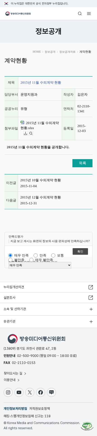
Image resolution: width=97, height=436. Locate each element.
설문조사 (9, 298)
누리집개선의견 (14, 287)
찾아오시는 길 (13, 373)
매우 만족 (21, 255)
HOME (37, 51)
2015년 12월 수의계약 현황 (40, 197)
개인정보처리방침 (15, 409)
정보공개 (50, 51)
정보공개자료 (67, 51)
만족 (42, 255)
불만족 (19, 260)
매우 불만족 (44, 260)
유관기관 (9, 321)
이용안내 (10, 380)
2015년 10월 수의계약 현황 (40, 180)
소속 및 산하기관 (15, 309)
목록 (82, 163)
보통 (60, 255)
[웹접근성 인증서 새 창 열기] (87, 424)
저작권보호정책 (39, 409)
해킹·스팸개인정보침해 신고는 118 (27, 416)
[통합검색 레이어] (79, 13)
